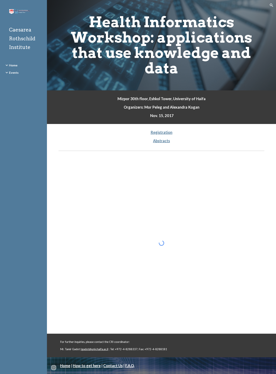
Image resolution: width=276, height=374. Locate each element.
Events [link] (14, 72)
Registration (161, 132)
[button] (271, 5)
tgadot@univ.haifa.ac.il (94, 349)
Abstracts (161, 140)
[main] (161, 45)
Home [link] (13, 65)
